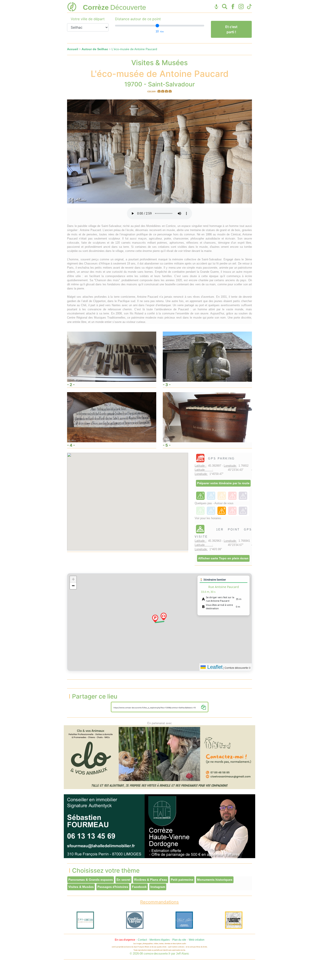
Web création (196, 939)
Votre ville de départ (88, 19)
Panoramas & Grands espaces (90, 879)
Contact (142, 939)
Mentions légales (160, 939)
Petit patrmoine (182, 879)
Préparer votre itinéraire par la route (223, 483)
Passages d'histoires (112, 887)
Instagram (157, 887)
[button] (155, 618)
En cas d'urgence (125, 939)
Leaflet (214, 667)
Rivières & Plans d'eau (150, 879)
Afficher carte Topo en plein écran (223, 558)
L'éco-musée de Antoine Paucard (134, 49)
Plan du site (179, 939)
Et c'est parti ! (231, 29)
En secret (123, 879)
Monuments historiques (214, 879)
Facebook (139, 887)
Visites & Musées (81, 887)
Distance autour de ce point (138, 19)
